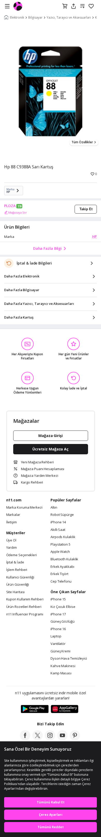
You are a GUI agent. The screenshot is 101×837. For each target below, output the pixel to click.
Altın (54, 508)
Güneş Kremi (60, 651)
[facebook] (25, 739)
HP (94, 236)
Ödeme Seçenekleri (21, 555)
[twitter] (37, 739)
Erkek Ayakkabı (62, 567)
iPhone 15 (58, 599)
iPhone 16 (58, 629)
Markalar (13, 515)
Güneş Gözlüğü (63, 622)
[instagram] (50, 739)
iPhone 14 (58, 522)
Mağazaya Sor (17, 212)
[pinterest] (75, 739)
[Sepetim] (65, 6)
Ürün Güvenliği (17, 585)
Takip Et (86, 209)
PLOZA (10, 205)
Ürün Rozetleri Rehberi (23, 607)
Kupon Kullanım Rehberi (25, 599)
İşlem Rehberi (16, 570)
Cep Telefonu (61, 581)
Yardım (11, 548)
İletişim (11, 522)
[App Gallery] (64, 709)
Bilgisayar (35, 18)
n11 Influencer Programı (24, 614)
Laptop (56, 636)
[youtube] (62, 739)
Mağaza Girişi (50, 435)
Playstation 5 (60, 544)
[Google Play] (35, 709)
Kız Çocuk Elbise (63, 607)
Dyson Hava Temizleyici (69, 659)
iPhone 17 (58, 614)
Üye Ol (11, 540)
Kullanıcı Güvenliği (20, 577)
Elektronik (17, 18)
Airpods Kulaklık (63, 537)
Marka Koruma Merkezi (24, 508)
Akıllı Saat (58, 530)
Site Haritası (15, 592)
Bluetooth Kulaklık (64, 559)
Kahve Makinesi (63, 666)
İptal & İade (15, 562)
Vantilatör (58, 644)
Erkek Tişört (59, 574)
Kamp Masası (61, 673)
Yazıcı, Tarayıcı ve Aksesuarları (69, 18)
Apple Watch (60, 552)
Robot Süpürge (62, 515)
